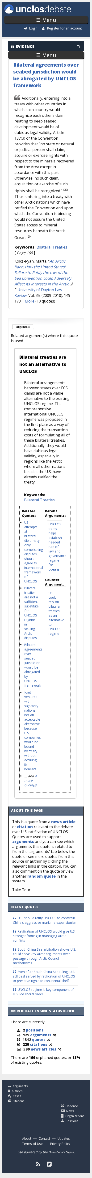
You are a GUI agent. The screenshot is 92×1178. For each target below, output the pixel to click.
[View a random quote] (48, 1039)
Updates (64, 1138)
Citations (18, 1101)
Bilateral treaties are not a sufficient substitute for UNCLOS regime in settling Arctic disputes (31, 613)
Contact (44, 1138)
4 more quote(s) (30, 780)
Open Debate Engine (61, 1152)
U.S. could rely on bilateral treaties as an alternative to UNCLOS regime (56, 613)
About (26, 1138)
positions (34, 1030)
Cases (17, 1096)
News (70, 1111)
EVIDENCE (25, 46)
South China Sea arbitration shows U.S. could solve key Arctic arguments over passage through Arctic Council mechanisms (44, 956)
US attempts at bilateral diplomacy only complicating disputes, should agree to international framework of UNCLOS (33, 551)
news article (63, 821)
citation (25, 826)
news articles (43, 1049)
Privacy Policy (60, 1143)
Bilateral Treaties (52, 247)
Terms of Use (32, 1143)
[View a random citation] (50, 1044)
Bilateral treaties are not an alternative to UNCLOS (43, 364)
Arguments (25, 326)
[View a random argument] (54, 1034)
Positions (72, 1121)
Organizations (74, 1116)
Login (33, 28)
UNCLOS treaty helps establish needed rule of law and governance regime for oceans (57, 547)
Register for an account (64, 28)
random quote (41, 876)
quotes (38, 1039)
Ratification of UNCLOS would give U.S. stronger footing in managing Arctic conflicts (44, 936)
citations (38, 1044)
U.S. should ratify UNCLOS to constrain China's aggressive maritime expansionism (45, 920)
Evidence (72, 1106)
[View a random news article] (59, 1049)
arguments (23, 841)
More (29, 301)
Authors (17, 1091)
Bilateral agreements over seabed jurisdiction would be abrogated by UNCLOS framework (46, 75)
